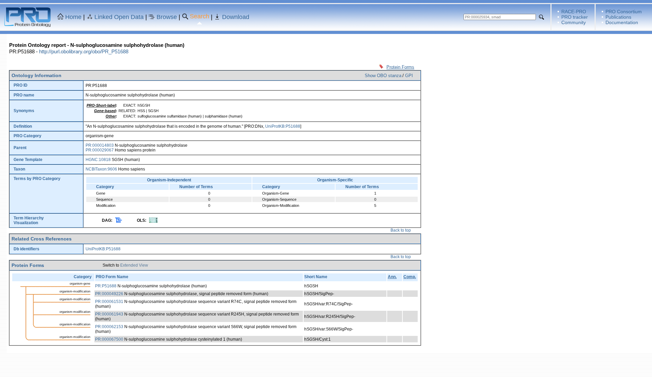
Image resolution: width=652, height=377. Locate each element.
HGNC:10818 (98, 159)
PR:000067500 (109, 339)
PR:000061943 (109, 314)
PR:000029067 (100, 150)
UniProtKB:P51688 (282, 126)
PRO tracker (574, 17)
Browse (167, 17)
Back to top (401, 230)
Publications (618, 17)
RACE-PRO (573, 11)
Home (73, 17)
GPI (409, 75)
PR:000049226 (109, 293)
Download (235, 17)
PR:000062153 (109, 326)
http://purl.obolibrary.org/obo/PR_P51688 (83, 51)
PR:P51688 (105, 286)
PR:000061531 (109, 301)
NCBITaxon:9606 (101, 169)
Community (573, 22)
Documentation (621, 22)
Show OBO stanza (383, 75)
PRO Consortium (623, 11)
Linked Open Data (119, 17)
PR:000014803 (100, 145)
